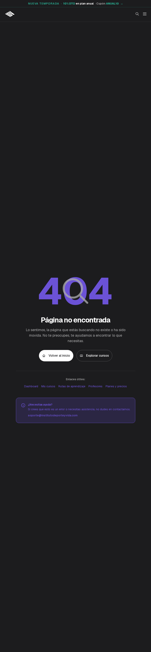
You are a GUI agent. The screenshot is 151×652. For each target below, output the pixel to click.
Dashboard (31, 386)
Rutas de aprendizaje (71, 386)
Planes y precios (116, 386)
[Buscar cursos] (137, 14)
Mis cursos (48, 386)
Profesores (95, 386)
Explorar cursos (97, 355)
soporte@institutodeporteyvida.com (53, 415)
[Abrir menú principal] (144, 14)
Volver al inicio (59, 355)
